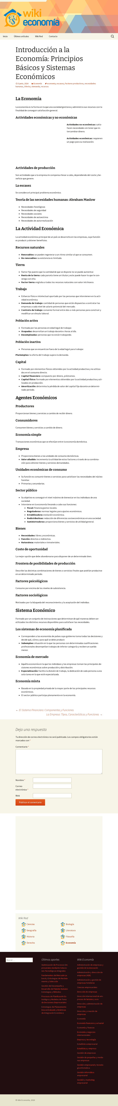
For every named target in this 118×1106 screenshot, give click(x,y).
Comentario (22, 746)
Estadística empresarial (87, 1044)
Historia (30, 936)
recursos (45, 86)
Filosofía (70, 936)
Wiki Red (39, 36)
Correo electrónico (22, 788)
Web (18, 795)
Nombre (20, 780)
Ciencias (31, 924)
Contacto (53, 36)
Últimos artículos (21, 36)
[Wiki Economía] (59, 16)
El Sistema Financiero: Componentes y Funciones (45, 710)
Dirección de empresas (87, 991)
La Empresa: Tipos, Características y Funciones (74, 714)
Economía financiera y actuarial (90, 1023)
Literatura (71, 930)
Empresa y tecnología (86, 1039)
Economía (38, 83)
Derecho (31, 942)
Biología (70, 924)
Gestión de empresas (86, 1053)
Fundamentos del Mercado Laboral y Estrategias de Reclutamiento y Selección (54, 978)
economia (51, 83)
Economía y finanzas (86, 1027)
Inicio (5, 36)
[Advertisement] (41, 144)
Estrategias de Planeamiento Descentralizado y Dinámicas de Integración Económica (53, 1010)
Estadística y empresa (86, 1048)
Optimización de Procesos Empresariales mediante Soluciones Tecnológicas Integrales (54, 968)
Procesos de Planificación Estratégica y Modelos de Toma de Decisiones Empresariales (54, 999)
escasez (60, 83)
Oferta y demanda (32, 86)
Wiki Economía (24, 1100)
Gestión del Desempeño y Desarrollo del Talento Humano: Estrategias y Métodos (54, 989)
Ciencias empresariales (87, 987)
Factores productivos (74, 83)
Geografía (31, 930)
